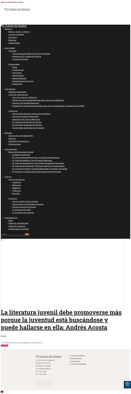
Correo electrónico (78, 356)
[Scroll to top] (2, 392)
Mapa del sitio (76, 358)
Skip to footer (18, 2)
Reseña (3, 336)
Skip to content (6, 2)
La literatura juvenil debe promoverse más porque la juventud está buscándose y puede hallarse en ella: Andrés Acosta (61, 319)
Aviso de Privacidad (78, 364)
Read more (4, 345)
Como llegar (75, 361)
